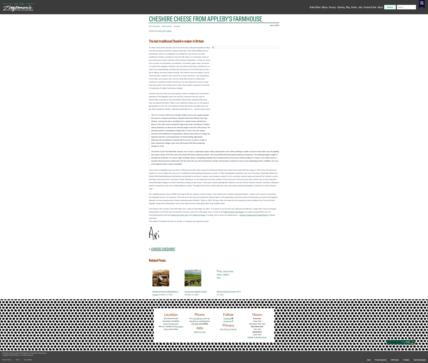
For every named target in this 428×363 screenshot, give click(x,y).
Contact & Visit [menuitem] (370, 7)
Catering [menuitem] (341, 7)
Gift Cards (395, 360)
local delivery (197, 318)
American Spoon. (199, 215)
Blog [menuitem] (348, 7)
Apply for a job (199, 331)
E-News (406, 360)
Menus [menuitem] (325, 7)
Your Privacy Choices (228, 329)
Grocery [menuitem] (332, 7)
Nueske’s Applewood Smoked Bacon (254, 215)
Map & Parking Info (170, 323)
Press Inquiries (381, 360)
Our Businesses (420, 360)
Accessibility (28, 360)
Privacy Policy (6, 360)
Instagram (228, 321)
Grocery (177, 26)
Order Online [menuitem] (315, 7)
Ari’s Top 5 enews (165, 31)
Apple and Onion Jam (179, 215)
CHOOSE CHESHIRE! (163, 248)
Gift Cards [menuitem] (390, 7)
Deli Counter (167, 26)
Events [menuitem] (354, 7)
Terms (18, 360)
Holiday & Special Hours (257, 337)
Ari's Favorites (154, 26)
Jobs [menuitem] (360, 7)
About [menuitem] (380, 7)
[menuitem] (406, 7)
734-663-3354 (197, 323)
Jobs (369, 360)
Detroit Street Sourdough (234, 212)
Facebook (227, 318)
